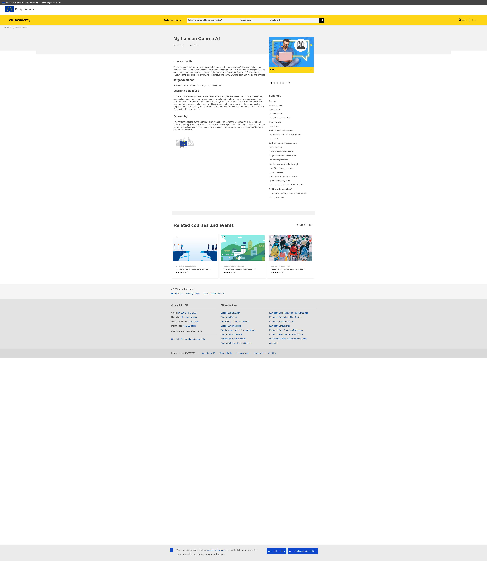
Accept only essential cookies (302, 551)
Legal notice (259, 353)
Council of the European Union (235, 321)
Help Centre (176, 293)
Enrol (272, 70)
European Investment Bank (281, 321)
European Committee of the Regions (285, 317)
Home (6, 28)
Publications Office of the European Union (288, 339)
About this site (226, 353)
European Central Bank (231, 334)
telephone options (189, 317)
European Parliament (230, 313)
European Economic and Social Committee (288, 313)
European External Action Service (236, 343)
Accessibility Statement (213, 293)
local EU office (189, 326)
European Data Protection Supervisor (286, 330)
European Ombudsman (279, 326)
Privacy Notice (192, 293)
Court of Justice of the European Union (238, 330)
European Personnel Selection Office (286, 334)
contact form (193, 321)
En (473, 20)
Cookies (272, 353)
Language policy (243, 353)
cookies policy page (216, 550)
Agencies (273, 343)
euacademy (19, 20)
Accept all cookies (276, 551)
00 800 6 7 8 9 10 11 (187, 313)
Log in (464, 20)
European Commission (231, 326)
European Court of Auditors (233, 339)
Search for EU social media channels (188, 339)
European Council (229, 317)
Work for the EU (209, 353)
